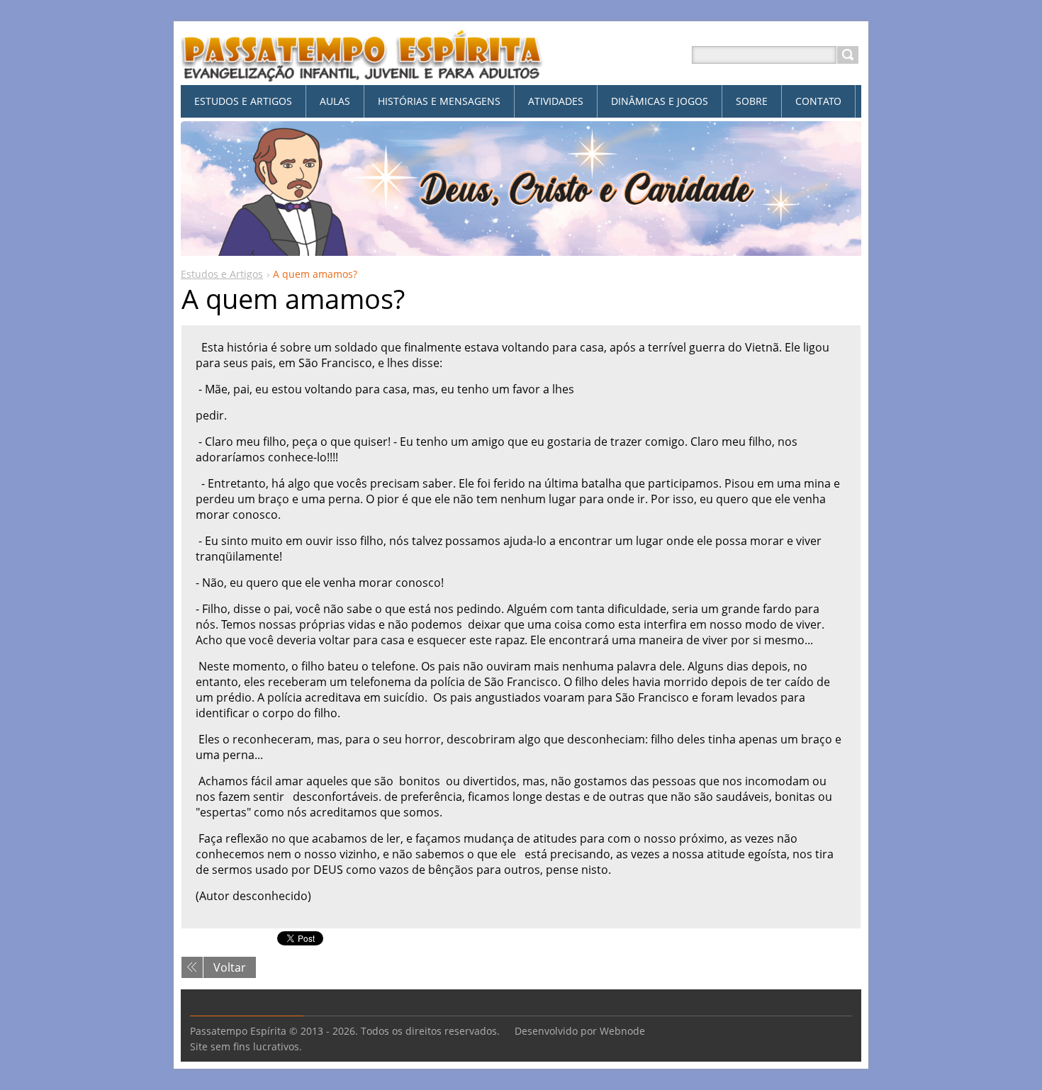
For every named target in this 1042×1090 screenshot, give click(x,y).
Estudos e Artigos (222, 274)
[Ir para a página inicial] (362, 72)
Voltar (229, 967)
